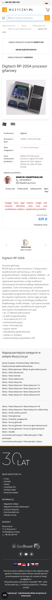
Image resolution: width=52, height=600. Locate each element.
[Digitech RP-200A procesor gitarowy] (26, 97)
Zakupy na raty (10, 515)
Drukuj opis (10, 188)
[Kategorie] (3, 18)
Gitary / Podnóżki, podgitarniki (14, 419)
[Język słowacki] (37, 564)
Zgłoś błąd (46, 190)
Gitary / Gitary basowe (11, 375)
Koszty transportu (11, 509)
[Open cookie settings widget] (4, 595)
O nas (6, 478)
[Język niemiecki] (24, 564)
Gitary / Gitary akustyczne (12, 372)
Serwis (6, 484)
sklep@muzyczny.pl (27, 183)
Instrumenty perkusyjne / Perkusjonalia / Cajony (22, 441)
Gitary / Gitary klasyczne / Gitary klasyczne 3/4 (21, 391)
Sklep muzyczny (8, 25)
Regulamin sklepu (11, 504)
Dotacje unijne (10, 489)
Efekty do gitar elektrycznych (19, 29)
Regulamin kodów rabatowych (16, 506)
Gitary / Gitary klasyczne (12, 382)
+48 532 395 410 (10, 534)
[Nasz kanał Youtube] (26, 554)
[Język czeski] (32, 564)
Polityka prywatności (30, 584)
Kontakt (7, 481)
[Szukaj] (47, 18)
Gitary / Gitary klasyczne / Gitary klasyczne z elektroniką (25, 409)
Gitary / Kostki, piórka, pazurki (14, 412)
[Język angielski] (15, 564)
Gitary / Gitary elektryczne (12, 379)
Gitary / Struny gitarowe (12, 422)
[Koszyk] (48, 9)
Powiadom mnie (40, 225)
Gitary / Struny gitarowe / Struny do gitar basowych (23, 428)
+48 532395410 (25, 180)
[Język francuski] (28, 564)
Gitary (23, 25)
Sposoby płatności (11, 512)
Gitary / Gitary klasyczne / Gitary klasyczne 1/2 (21, 385)
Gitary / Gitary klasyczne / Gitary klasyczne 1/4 (21, 388)
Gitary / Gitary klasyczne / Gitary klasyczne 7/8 (21, 406)
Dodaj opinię (22, 188)
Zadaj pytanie (35, 188)
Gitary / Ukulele (8, 431)
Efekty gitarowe (39, 25)
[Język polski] (19, 564)
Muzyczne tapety (11, 492)
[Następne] (45, 245)
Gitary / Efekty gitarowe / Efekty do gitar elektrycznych (24, 369)
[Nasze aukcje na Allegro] (31, 554)
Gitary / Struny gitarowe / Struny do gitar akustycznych (24, 425)
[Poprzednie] (6, 245)
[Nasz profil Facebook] (20, 554)
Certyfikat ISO (10, 487)
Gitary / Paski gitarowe (11, 416)
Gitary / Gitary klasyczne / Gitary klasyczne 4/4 (21, 394)
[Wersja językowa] (46, 3)
